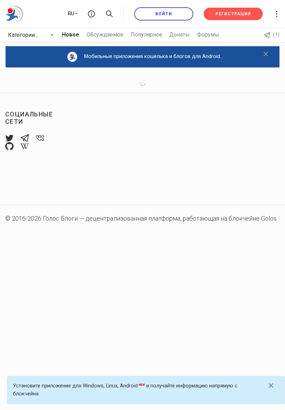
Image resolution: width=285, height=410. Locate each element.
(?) (276, 35)
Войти (163, 13)
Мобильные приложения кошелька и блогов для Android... (153, 56)
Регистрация (233, 13)
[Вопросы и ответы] (91, 14)
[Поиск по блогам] (109, 13)
